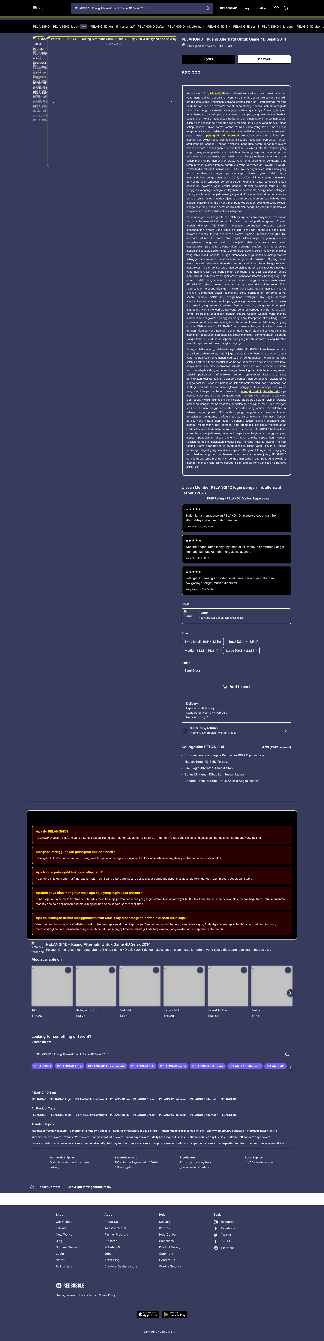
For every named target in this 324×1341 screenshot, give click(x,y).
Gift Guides (64, 1222)
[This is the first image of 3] (53, 101)
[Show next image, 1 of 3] (171, 101)
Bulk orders (64, 1266)
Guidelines (166, 1241)
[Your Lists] (276, 8)
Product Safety (169, 1247)
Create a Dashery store (120, 1266)
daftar (60, 1260)
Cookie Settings (170, 1266)
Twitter (226, 1234)
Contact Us (167, 1260)
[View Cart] (286, 8)
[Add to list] (68, 970)
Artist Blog (112, 1260)
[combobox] (142, 8)
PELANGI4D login (69, 26)
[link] (42, 1066)
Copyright (166, 1253)
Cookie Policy (107, 1295)
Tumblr (226, 1241)
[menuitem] (41, 26)
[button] (39, 42)
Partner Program (116, 1234)
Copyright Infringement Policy (89, 1187)
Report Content (49, 1187)
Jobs (107, 1253)
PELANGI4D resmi (246, 26)
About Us (111, 1222)
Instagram (228, 1222)
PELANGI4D (41, 26)
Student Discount (68, 1247)
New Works (64, 1234)
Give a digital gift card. (223, 717)
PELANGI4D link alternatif (186, 26)
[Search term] (207, 8)
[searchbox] (162, 1054)
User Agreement (66, 1295)
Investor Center (115, 1228)
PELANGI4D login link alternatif (112, 26)
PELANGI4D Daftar (151, 26)
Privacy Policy (87, 1295)
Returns (164, 1228)
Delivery (165, 1222)
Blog (59, 1241)
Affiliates (110, 1241)
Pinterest (227, 1248)
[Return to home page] (50, 8)
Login (60, 1253)
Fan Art (61, 1228)
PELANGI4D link (218, 26)
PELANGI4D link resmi (277, 26)
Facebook (228, 1228)
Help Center (167, 1234)
